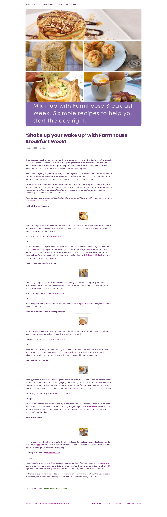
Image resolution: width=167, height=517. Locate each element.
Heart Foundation (62, 393)
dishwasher (91, 406)
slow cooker (31, 249)
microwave (104, 463)
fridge (79, 303)
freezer (88, 303)
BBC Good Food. (53, 453)
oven (96, 228)
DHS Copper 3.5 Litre (92, 255)
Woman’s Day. (59, 339)
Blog (33, 4)
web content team (39, 201)
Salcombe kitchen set (62, 352)
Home (28, 4)
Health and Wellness (52, 488)
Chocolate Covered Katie (53, 293)
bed (90, 249)
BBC (107, 466)
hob (38, 445)
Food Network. (56, 236)
